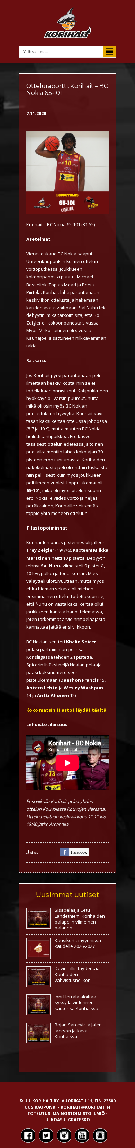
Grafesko (79, 1120)
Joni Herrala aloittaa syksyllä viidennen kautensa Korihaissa (76, 1002)
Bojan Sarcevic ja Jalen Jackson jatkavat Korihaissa (78, 1031)
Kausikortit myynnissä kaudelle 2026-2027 (78, 943)
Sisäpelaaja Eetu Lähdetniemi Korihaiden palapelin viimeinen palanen (80, 919)
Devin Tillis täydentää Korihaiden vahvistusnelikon (77, 974)
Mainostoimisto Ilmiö (79, 1113)
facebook (79, 852)
